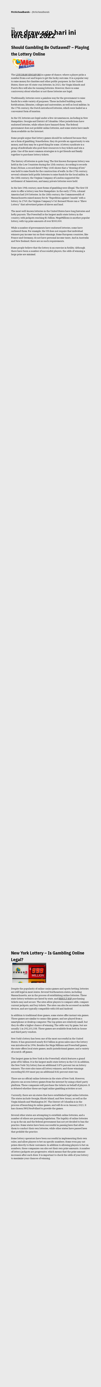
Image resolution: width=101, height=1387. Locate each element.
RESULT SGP (65, 998)
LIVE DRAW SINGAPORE (28, 74)
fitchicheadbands (20, 12)
